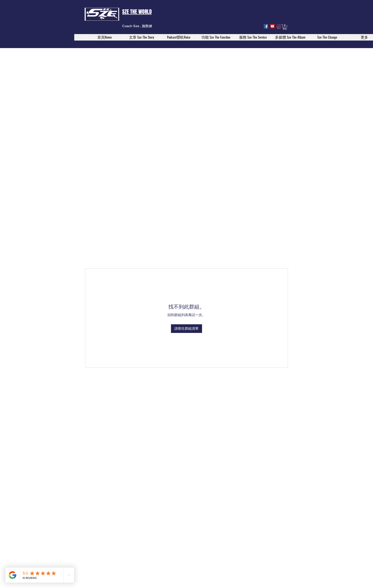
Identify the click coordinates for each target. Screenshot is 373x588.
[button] (284, 27)
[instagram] (279, 26)
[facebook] (266, 26)
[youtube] (272, 26)
